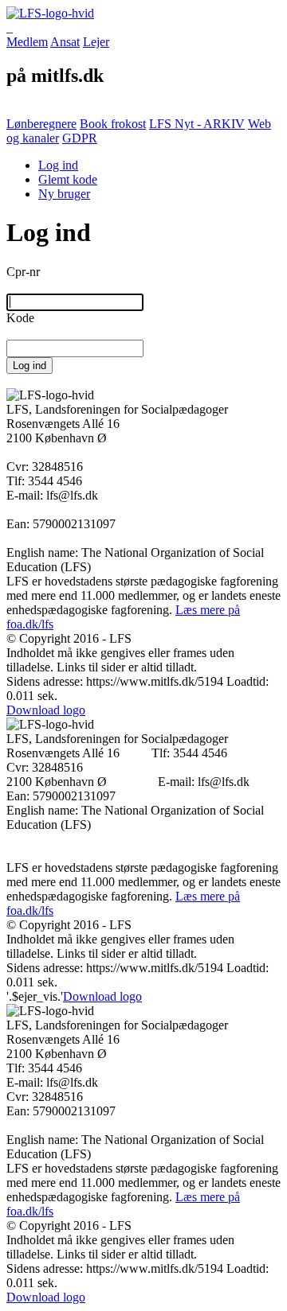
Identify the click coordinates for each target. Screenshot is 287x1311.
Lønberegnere (41, 123)
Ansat (65, 42)
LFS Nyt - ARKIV (197, 123)
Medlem (27, 42)
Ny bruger (64, 193)
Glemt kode (67, 179)
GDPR (79, 138)
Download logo (45, 710)
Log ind (58, 165)
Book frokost (113, 123)
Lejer (96, 42)
